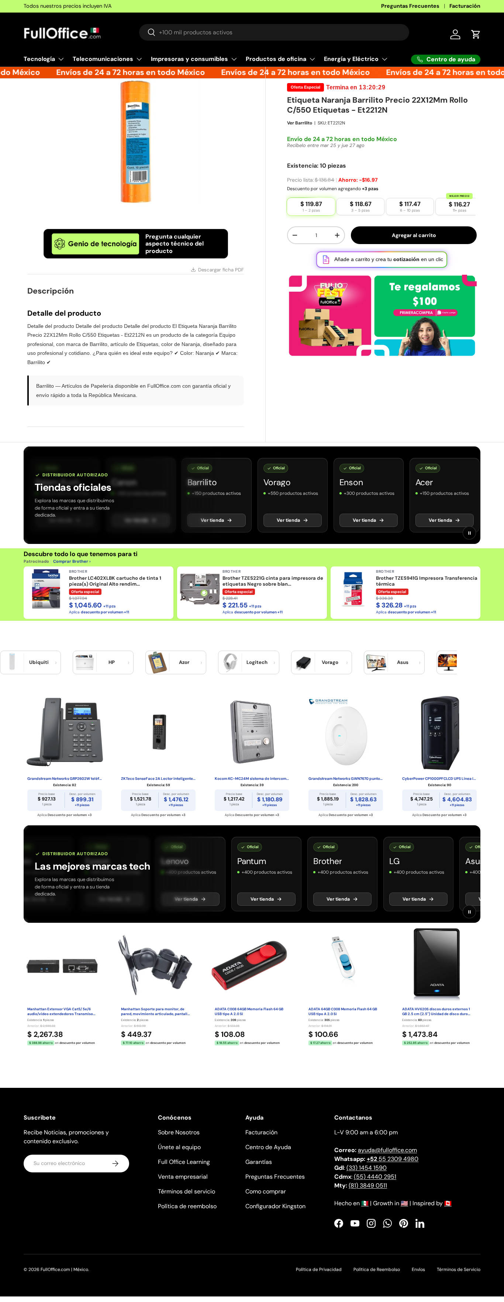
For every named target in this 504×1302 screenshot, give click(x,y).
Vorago (330, 662)
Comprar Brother (70, 561)
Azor (184, 662)
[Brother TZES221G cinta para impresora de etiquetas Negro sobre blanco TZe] (199, 589)
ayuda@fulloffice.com (387, 1150)
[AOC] (448, 662)
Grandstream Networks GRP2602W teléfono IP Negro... (64, 778)
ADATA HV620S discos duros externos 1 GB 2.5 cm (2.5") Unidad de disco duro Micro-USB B (436, 1012)
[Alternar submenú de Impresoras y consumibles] (233, 59)
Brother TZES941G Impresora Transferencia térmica (426, 581)
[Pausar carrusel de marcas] (469, 532)
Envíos (418, 1269)
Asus (402, 662)
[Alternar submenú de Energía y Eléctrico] (384, 59)
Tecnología (39, 59)
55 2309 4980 (392, 1159)
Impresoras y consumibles (189, 59)
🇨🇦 (448, 1203)
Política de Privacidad (319, 1269)
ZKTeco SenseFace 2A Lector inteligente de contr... (158, 778)
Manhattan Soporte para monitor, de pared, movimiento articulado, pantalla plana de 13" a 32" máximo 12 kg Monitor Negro (155, 1012)
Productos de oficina (276, 59)
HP (111, 662)
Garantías (258, 1162)
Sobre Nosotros (179, 1132)
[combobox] (274, 32)
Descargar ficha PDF (221, 270)
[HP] (85, 662)
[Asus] (376, 662)
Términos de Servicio (458, 1269)
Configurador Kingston (275, 1206)
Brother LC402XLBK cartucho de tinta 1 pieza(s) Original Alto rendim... (115, 581)
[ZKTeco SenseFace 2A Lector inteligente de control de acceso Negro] (158, 731)
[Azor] (157, 662)
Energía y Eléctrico (351, 59)
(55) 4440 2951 (375, 1177)
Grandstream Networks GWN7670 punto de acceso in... (345, 778)
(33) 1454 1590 (366, 1168)
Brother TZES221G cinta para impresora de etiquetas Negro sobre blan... (272, 581)
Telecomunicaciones (103, 59)
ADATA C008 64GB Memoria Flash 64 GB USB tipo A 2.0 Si (249, 1011)
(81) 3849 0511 (368, 1185)
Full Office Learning (184, 1162)
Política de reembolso (187, 1206)
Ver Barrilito (299, 123)
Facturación (464, 6)
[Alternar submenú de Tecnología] (60, 59)
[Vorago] (303, 662)
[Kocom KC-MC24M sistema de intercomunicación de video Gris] (252, 731)
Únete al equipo (179, 1147)
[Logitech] (230, 662)
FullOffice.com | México (64, 1269)
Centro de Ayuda (268, 1147)
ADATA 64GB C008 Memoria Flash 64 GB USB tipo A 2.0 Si (342, 1011)
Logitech (256, 662)
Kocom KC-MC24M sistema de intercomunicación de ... (252, 778)
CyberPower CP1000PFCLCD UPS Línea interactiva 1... (439, 778)
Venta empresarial (183, 1177)
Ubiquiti (39, 662)
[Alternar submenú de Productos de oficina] (312, 59)
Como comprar (265, 1191)
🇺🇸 (404, 1203)
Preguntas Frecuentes (410, 6)
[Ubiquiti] (12, 662)
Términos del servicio (186, 1191)
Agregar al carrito (414, 235)
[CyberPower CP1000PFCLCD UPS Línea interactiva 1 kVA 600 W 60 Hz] (439, 731)
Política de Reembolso (376, 1269)
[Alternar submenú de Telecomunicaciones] (139, 59)
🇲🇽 (365, 1203)
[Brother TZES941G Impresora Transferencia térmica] (353, 589)
